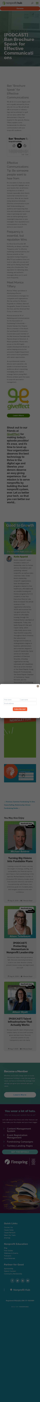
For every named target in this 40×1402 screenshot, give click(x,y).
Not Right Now (20, 713)
